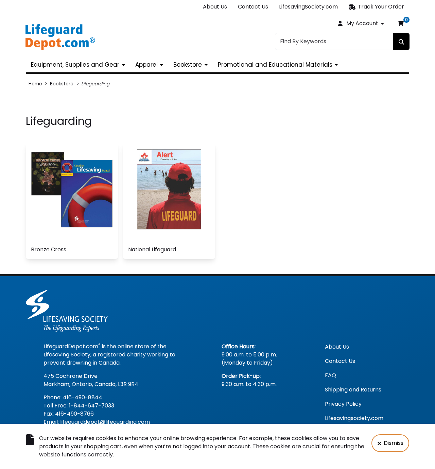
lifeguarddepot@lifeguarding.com (105, 422)
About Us (215, 7)
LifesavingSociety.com (308, 7)
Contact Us (253, 7)
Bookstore (187, 65)
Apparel (146, 65)
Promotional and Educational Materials (275, 65)
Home (35, 84)
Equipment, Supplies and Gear (75, 65)
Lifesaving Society (67, 354)
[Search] (401, 41)
